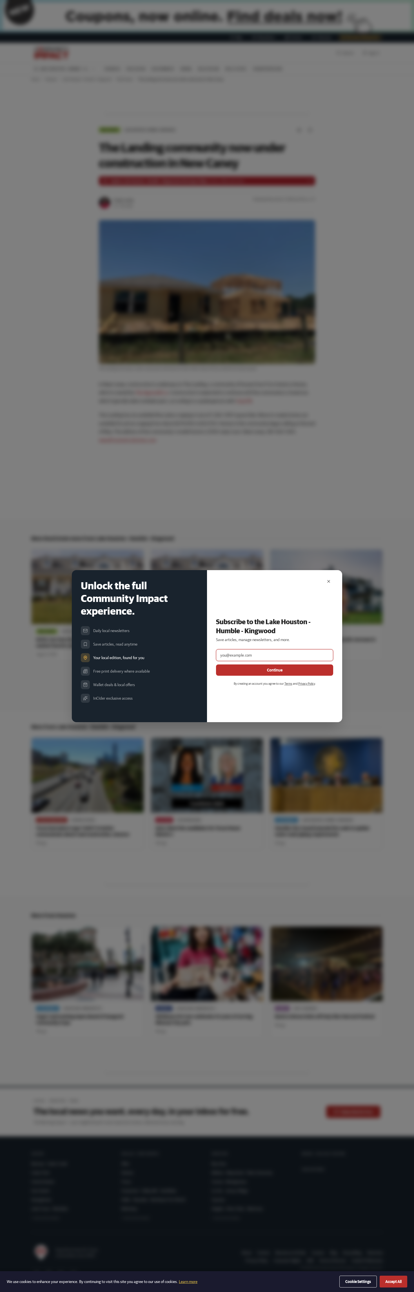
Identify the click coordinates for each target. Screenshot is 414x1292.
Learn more (188, 1281)
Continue (274, 670)
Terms (288, 683)
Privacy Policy (306, 683)
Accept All (393, 1281)
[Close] (328, 581)
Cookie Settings (358, 1281)
